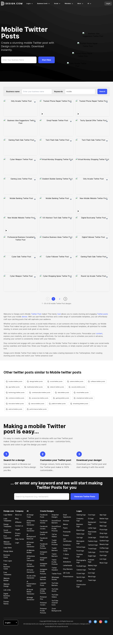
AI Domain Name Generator (30, 544)
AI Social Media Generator (30, 592)
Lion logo (103, 559)
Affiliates (18, 522)
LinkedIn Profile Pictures (43, 591)
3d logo (79, 581)
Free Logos (8, 561)
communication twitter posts (41, 392)
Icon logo (91, 573)
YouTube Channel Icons (55, 603)
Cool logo (91, 515)
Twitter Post (36, 314)
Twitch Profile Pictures (55, 562)
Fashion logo (92, 541)
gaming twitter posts (62, 398)
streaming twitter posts (80, 403)
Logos (28, 3)
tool (59, 314)
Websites (68, 3)
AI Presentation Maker (31, 584)
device (24, 317)
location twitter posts (15, 381)
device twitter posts (37, 403)
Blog (16, 518)
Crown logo (80, 573)
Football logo (81, 566)
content (99, 333)
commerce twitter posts (16, 398)
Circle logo (92, 537)
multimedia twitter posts (35, 387)
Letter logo (92, 528)
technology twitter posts (16, 392)
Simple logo (104, 537)
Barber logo (104, 518)
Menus (65, 524)
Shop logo (103, 533)
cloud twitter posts (82, 392)
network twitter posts (57, 387)
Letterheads (67, 565)
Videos (65, 558)
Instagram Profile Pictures (43, 571)
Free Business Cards (7, 566)
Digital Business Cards (7, 596)
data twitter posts (63, 392)
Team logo (92, 580)
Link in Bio (7, 590)
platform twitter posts (59, 403)
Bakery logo (92, 565)
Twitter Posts (56, 574)
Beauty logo (104, 544)
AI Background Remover (31, 536)
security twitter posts (78, 387)
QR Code (66, 573)
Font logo (103, 522)
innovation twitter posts (16, 403)
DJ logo (91, 518)
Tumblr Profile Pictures (55, 542)
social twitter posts (56, 381)
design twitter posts (36, 381)
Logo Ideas (8, 547)
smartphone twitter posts (84, 398)
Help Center (19, 539)
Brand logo (80, 530)
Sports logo (80, 577)
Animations (67, 562)
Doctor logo (104, 552)
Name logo (80, 534)
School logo (80, 547)
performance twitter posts (38, 409)
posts (105, 314)
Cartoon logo (93, 545)
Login (17, 543)
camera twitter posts (76, 381)
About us (18, 515)
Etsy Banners (68, 569)
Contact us (19, 526)
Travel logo (92, 548)
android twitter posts (15, 409)
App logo (103, 515)
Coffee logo (104, 548)
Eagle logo (92, 556)
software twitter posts (98, 381)
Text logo (91, 569)
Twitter (100, 314)
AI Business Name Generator (31, 523)
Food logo (80, 551)
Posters (66, 535)
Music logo (104, 563)
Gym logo (103, 555)
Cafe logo (91, 552)
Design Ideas (8, 551)
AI (88, 3)
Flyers (65, 528)
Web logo (103, 526)
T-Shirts (66, 554)
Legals (17, 529)
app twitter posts (14, 387)
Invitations (67, 545)
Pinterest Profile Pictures (43, 611)
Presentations (68, 576)
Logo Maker (8, 515)
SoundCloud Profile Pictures (56, 528)
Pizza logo (103, 529)
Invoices (66, 521)
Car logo (79, 537)
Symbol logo (104, 541)
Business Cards (42, 3)
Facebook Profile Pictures (44, 546)
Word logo (92, 576)
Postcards (67, 532)
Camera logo (81, 570)
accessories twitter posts (40, 398)
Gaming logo (81, 515)
